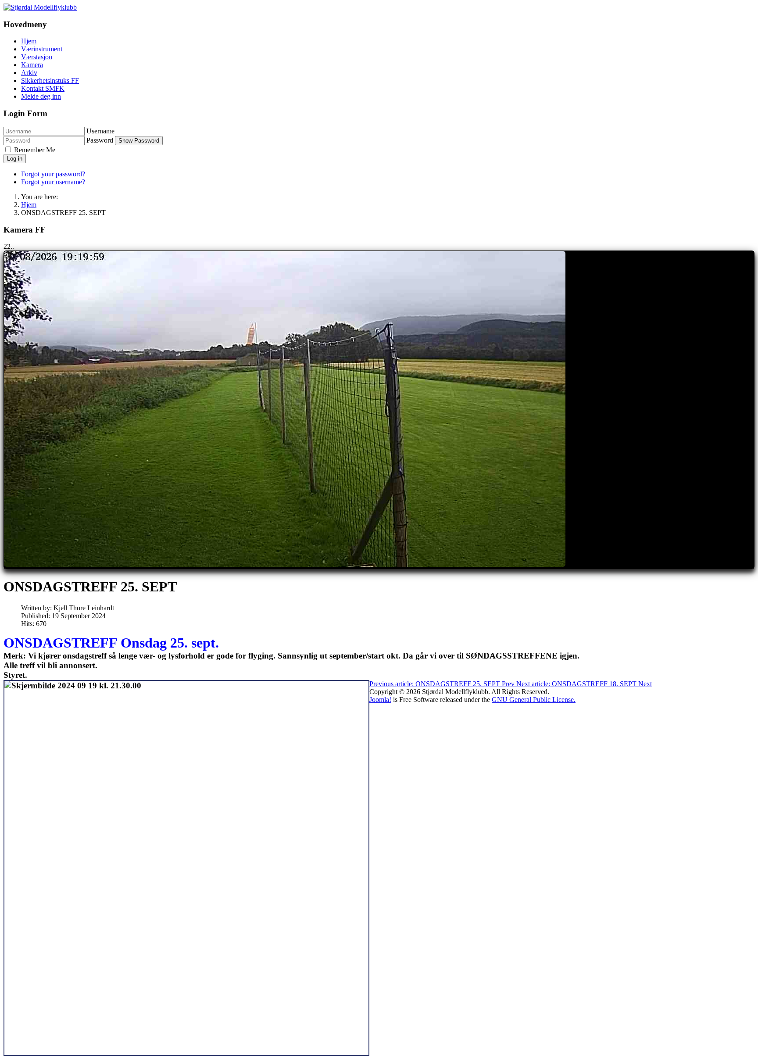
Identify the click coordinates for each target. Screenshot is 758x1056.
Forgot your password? (53, 174)
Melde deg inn (41, 96)
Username (100, 131)
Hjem (28, 41)
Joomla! (380, 699)
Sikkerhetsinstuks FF (50, 80)
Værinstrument (41, 49)
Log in (14, 158)
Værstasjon (36, 57)
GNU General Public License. (534, 699)
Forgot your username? (53, 182)
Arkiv (29, 72)
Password (99, 140)
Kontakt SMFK (42, 88)
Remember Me (34, 150)
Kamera (32, 64)
